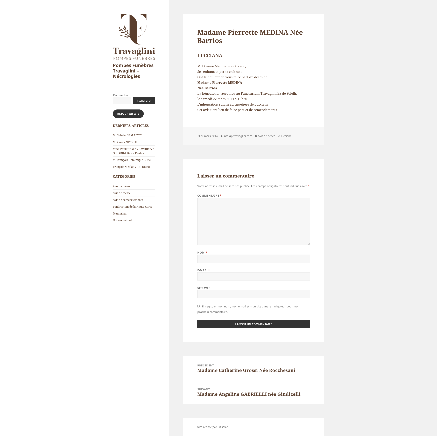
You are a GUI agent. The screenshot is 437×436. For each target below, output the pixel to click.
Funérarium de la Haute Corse (132, 207)
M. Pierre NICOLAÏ (125, 142)
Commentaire (209, 195)
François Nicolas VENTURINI (131, 167)
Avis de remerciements (128, 200)
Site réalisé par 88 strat (212, 427)
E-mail (203, 270)
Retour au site (128, 114)
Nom (202, 252)
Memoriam (120, 213)
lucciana (286, 136)
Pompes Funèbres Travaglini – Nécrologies (133, 70)
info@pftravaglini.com (237, 136)
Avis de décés (121, 186)
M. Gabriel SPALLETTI (127, 135)
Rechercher (121, 95)
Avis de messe (122, 193)
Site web (203, 288)
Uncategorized (122, 220)
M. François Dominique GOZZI (132, 160)
